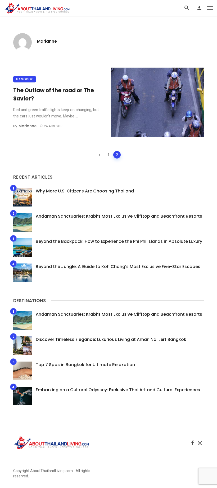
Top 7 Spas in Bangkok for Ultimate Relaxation (85, 365)
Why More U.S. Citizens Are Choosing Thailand (85, 191)
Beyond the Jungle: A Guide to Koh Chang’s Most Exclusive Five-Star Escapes (118, 266)
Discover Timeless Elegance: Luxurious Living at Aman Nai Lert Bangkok (111, 339)
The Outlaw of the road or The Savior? (53, 94)
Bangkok (24, 79)
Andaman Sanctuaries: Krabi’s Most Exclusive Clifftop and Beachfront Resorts (119, 216)
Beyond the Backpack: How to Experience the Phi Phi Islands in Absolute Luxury (119, 241)
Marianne (47, 41)
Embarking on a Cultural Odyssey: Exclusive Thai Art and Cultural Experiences (118, 390)
